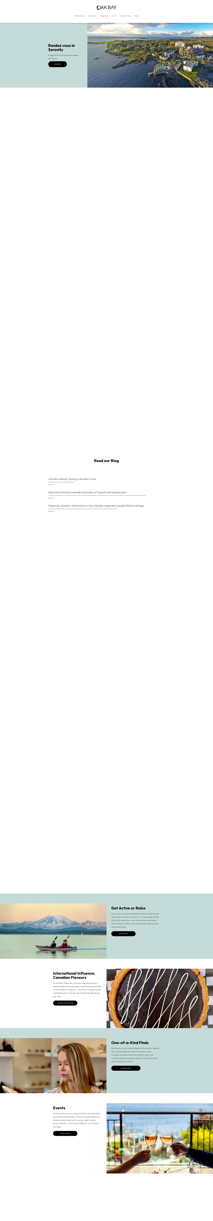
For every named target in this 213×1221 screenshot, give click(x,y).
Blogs (136, 16)
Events (114, 16)
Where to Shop (79, 16)
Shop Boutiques (126, 1068)
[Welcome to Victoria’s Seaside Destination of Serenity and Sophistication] (97, 489)
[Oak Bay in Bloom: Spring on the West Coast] (72, 475)
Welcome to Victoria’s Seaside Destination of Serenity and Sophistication (87, 492)
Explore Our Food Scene (65, 1003)
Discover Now (123, 933)
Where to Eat (92, 16)
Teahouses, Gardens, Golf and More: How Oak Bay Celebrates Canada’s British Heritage (96, 505)
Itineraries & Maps (125, 16)
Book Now (57, 64)
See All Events (65, 1133)
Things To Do (104, 16)
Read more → (51, 484)
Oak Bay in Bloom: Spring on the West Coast (72, 479)
